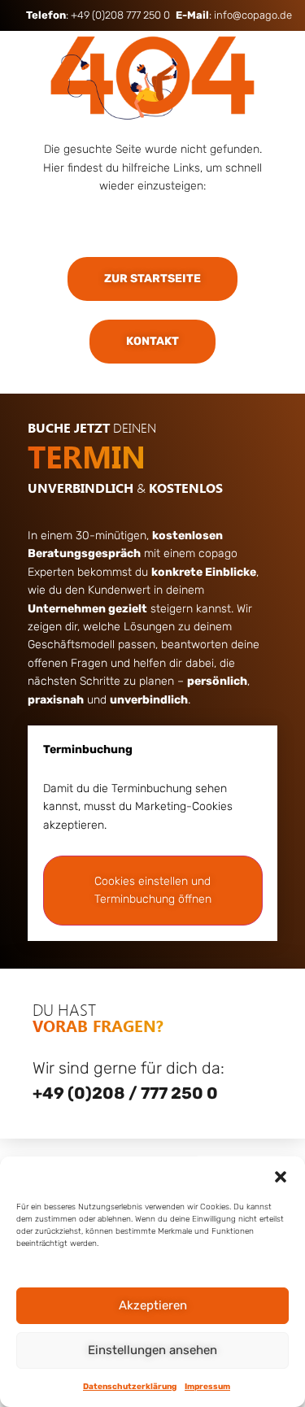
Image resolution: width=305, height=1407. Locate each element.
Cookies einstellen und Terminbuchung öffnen (152, 890)
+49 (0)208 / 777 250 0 (125, 1093)
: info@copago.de (234, 15)
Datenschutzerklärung (129, 1387)
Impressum (207, 1387)
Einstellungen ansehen (152, 1350)
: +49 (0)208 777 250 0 (98, 15)
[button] (280, 1177)
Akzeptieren (153, 1305)
